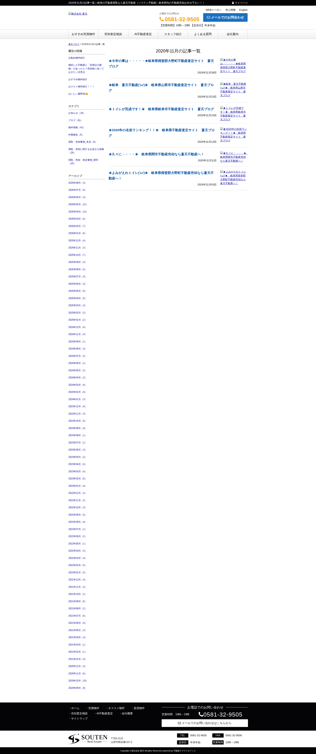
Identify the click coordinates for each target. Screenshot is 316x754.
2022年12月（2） (77, 493)
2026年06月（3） (77, 197)
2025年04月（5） (77, 298)
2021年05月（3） (77, 630)
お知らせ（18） (76, 113)
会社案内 (232, 34)
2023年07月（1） (77, 442)
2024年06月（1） (77, 363)
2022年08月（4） (77, 522)
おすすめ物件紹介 (77, 79)
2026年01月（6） (77, 233)
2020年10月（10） (78, 680)
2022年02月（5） (77, 565)
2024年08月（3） (77, 348)
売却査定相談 (113, 34)
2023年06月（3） (77, 449)
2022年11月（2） (77, 500)
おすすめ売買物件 (83, 34)
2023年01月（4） (77, 486)
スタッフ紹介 (173, 34)
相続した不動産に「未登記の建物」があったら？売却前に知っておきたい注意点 (86, 68)
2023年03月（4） (77, 471)
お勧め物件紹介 (76, 57)
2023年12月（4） (77, 406)
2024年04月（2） (77, 377)
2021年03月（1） (77, 644)
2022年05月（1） (77, 543)
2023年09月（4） (77, 428)
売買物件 (93, 708)
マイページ (241, 2)
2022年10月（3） (77, 507)
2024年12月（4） (77, 327)
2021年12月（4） (77, 579)
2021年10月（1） (77, 594)
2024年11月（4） (77, 334)
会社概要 (127, 713)
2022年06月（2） (77, 536)
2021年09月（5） (77, 601)
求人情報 (230, 9)
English (243, 9)
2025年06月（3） (77, 283)
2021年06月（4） (77, 623)
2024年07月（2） (77, 356)
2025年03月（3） (77, 305)
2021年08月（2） (77, 608)
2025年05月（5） (77, 291)
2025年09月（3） (77, 262)
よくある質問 (203, 34)
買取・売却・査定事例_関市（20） (83, 162)
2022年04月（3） (77, 550)
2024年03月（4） (77, 384)
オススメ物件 (116, 708)
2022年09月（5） (77, 514)
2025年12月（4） (77, 240)
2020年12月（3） (77, 666)
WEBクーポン (214, 9)
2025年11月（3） (77, 247)
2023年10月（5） (77, 420)
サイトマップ (79, 718)
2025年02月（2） (77, 312)
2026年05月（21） (78, 204)
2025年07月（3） (77, 276)
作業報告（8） (76, 134)
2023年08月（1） (77, 435)
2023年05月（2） (77, 457)
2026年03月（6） (77, 218)
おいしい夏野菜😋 (78, 93)
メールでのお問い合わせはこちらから (207, 723)
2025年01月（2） (77, 319)
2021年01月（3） (77, 659)
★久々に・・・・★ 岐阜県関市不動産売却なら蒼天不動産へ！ (156, 154)
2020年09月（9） (77, 688)
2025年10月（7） (77, 255)
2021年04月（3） (77, 637)
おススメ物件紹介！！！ (81, 86)
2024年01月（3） (77, 399)
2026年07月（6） (77, 190)
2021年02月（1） (77, 651)
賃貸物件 (139, 708)
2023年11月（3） (77, 413)
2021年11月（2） (77, 587)
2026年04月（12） (78, 211)
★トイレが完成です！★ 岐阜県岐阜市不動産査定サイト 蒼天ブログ (161, 109)
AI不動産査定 (143, 34)
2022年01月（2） (77, 572)
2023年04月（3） (77, 464)
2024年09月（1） (77, 341)
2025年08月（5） (77, 269)
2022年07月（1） (77, 529)
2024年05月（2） (77, 370)
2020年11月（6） (77, 673)
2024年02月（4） (77, 392)
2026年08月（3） (77, 182)
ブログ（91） (75, 120)
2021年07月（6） (77, 615)
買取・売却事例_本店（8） (82, 141)
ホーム (75, 708)
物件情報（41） (76, 127)
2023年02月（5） (77, 478)
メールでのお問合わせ (227, 17)
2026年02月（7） (77, 226)
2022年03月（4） (77, 558)
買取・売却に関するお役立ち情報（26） (86, 151)
